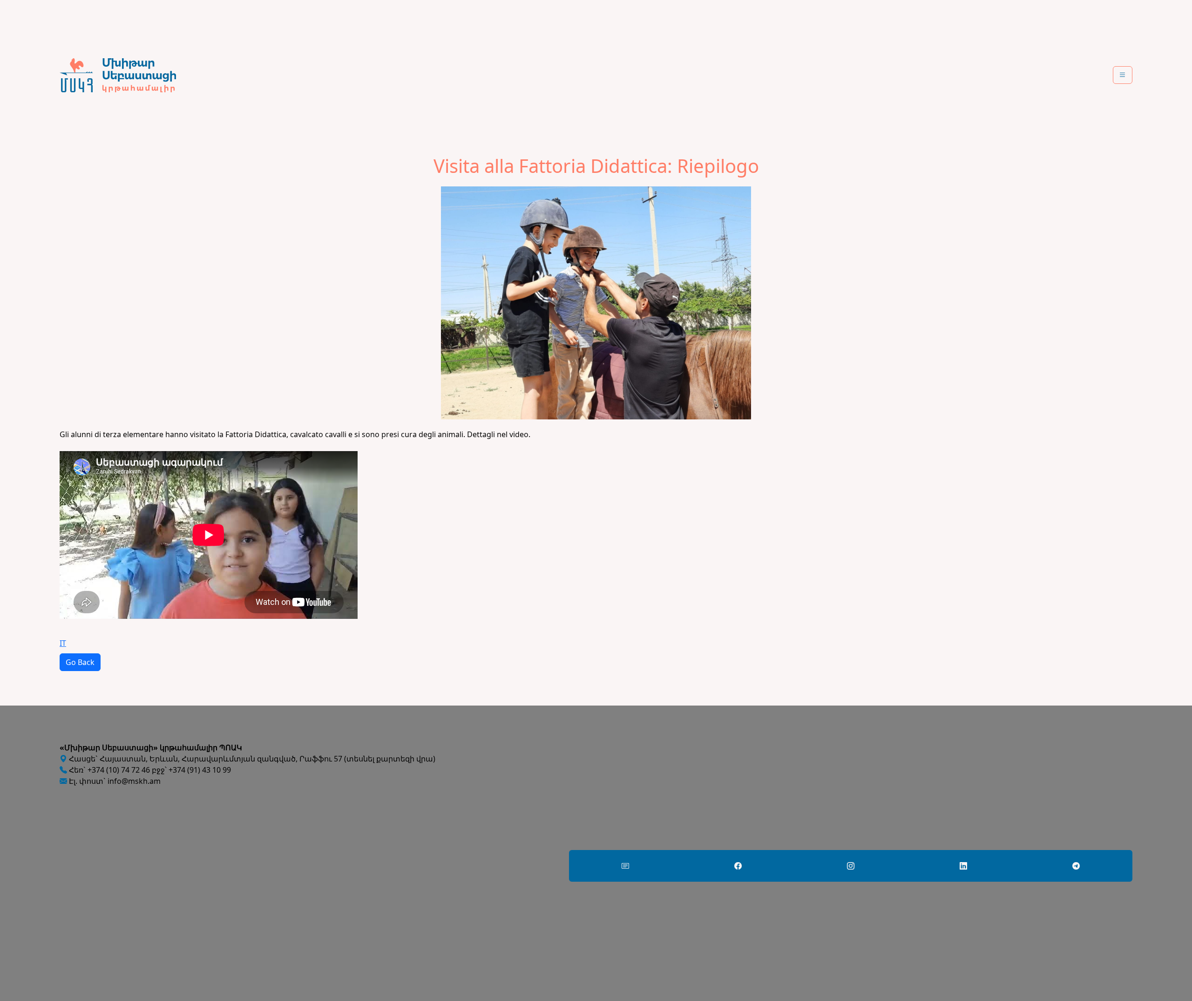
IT (63, 643)
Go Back (80, 662)
